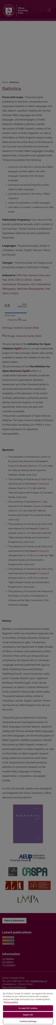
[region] (28, 1007)
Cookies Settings (28, 1021)
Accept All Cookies (28, 1008)
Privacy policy (11, 1002)
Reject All (28, 1015)
